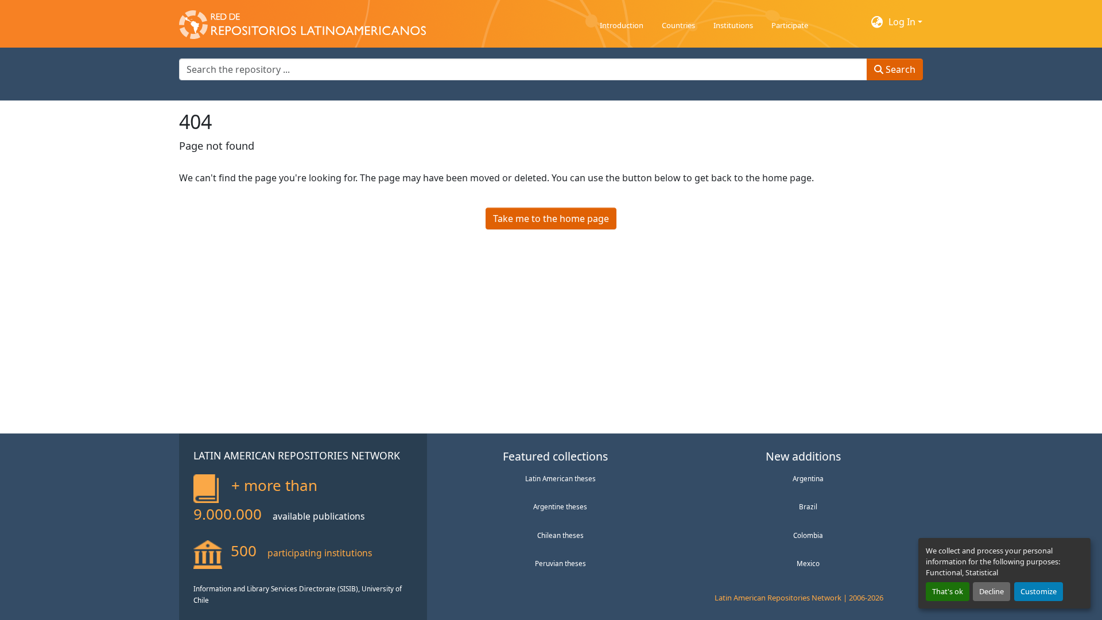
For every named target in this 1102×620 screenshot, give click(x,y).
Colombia (808, 535)
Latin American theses (560, 478)
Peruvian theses (560, 563)
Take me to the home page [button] (551, 218)
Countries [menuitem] (678, 25)
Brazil (808, 506)
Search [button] (899, 69)
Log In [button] (903, 21)
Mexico (808, 563)
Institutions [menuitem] (733, 25)
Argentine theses (560, 506)
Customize (1038, 591)
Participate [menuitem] (789, 25)
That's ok (947, 591)
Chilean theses (560, 535)
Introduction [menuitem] (621, 25)
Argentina (808, 478)
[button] (302, 22)
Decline (991, 591)
